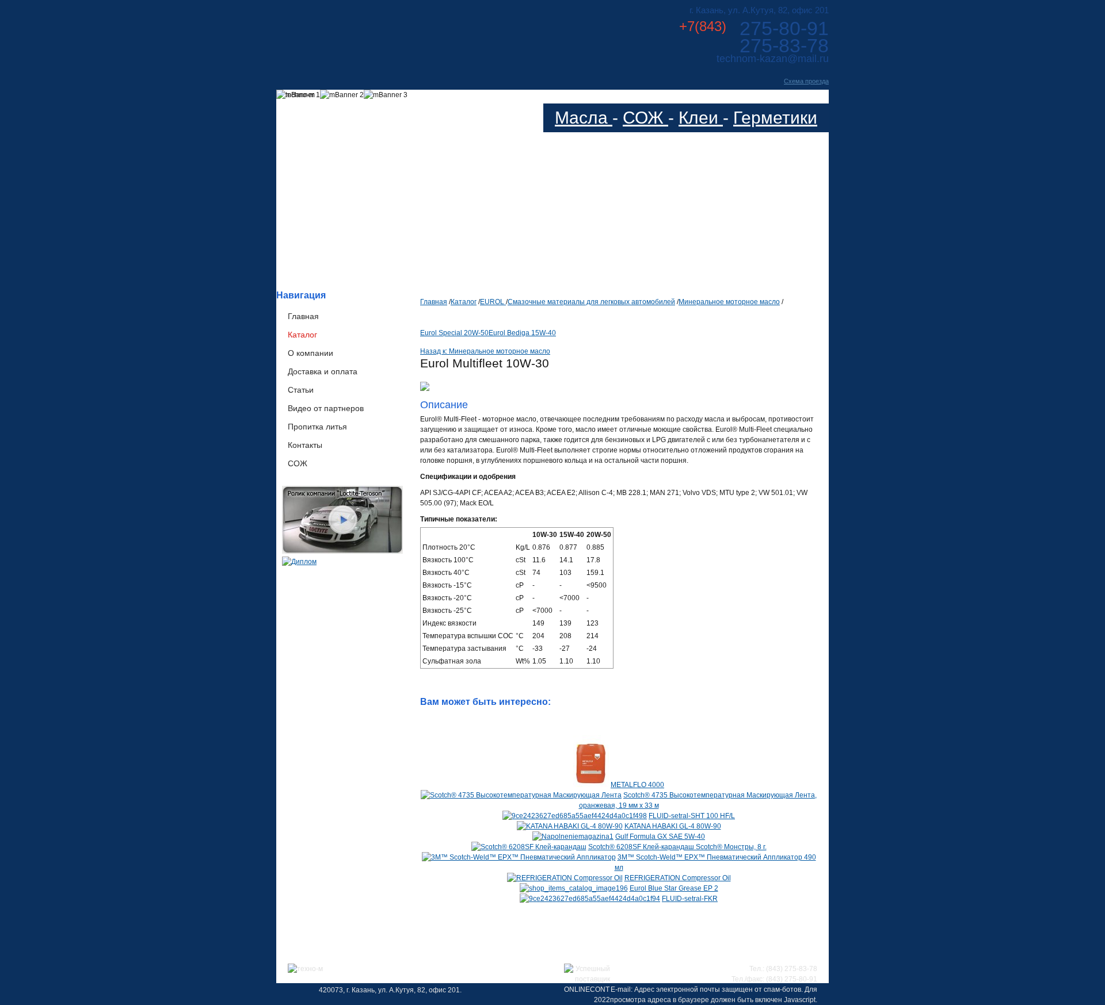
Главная (303, 316)
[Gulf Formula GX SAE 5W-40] (573, 837)
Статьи (301, 389)
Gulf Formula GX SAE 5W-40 (660, 837)
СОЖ (645, 117)
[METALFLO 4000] (591, 785)
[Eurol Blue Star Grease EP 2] (574, 888)
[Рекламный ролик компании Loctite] (342, 551)
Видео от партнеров (326, 408)
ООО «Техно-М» (390, 34)
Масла (583, 117)
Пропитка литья (317, 426)
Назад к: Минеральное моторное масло (485, 351)
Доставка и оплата (322, 371)
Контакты (305, 445)
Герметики (775, 117)
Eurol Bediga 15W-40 (522, 333)
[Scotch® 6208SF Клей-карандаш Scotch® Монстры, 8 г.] (528, 847)
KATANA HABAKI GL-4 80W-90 (672, 826)
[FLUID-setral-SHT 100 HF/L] (574, 816)
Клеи (701, 117)
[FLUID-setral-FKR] (590, 899)
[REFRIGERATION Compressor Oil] (565, 878)
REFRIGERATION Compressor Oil (677, 878)
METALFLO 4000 (637, 785)
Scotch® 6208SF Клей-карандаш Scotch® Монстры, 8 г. (677, 847)
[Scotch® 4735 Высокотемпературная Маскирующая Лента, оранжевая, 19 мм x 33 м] (521, 795)
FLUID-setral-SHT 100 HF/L (692, 816)
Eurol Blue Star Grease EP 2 (674, 888)
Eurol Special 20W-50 (454, 333)
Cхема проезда (806, 81)
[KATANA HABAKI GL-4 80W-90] (570, 826)
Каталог (302, 334)
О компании (310, 353)
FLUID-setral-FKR (690, 899)
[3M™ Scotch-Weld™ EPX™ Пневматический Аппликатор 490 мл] (519, 857)
